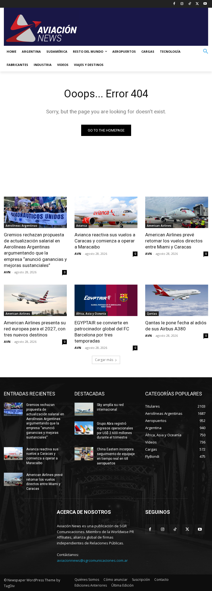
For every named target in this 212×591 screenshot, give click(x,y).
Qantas (152, 313)
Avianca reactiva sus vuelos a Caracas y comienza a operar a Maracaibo (105, 241)
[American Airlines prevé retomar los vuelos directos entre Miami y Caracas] (176, 212)
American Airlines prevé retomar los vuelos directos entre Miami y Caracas (174, 241)
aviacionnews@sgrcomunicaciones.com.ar (92, 560)
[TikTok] (190, 4)
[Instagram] (182, 4)
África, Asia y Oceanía (91, 313)
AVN (7, 272)
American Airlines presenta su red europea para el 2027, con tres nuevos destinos (35, 329)
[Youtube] (205, 4)
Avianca (81, 226)
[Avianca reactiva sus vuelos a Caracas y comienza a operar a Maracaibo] (106, 212)
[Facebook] (174, 4)
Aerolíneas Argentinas (21, 226)
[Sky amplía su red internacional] (84, 409)
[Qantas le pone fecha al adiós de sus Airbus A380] (176, 300)
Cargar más (104, 359)
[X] (197, 4)
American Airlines (159, 226)
